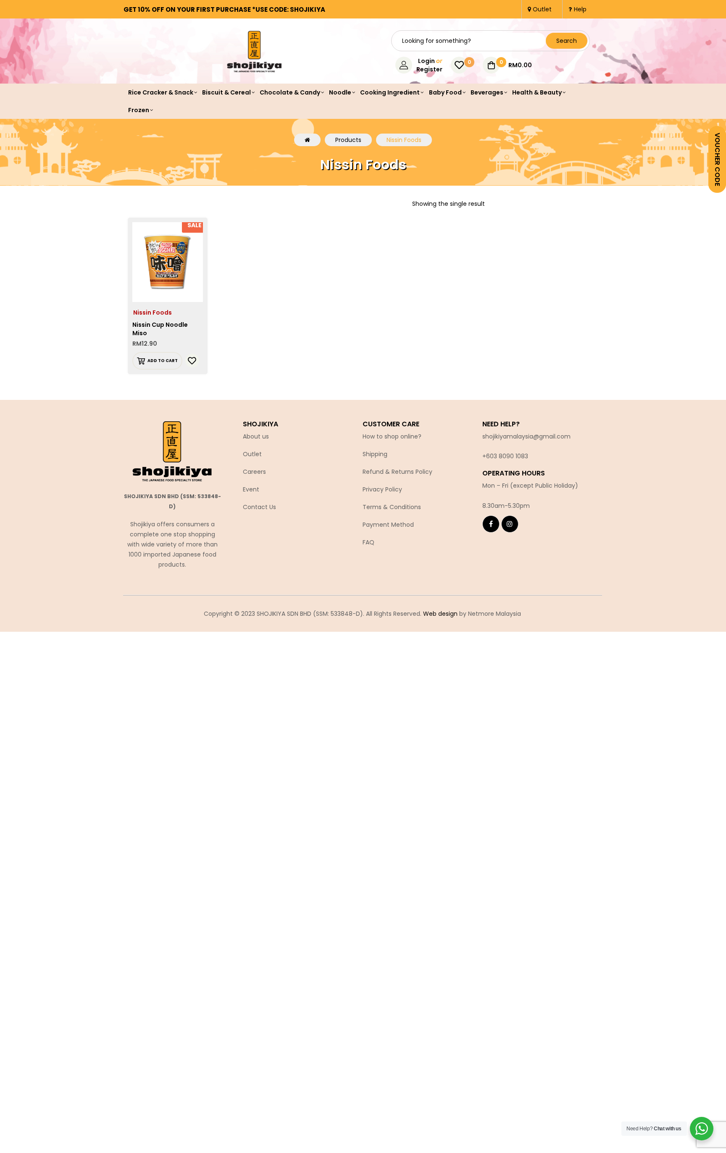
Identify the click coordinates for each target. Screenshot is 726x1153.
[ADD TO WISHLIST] (192, 361)
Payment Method (388, 524)
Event (251, 489)
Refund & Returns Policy (397, 472)
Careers (254, 472)
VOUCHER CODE (717, 159)
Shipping (375, 454)
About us (256, 436)
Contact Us (259, 507)
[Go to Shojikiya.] (307, 140)
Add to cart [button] (162, 360)
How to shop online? (392, 436)
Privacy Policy (382, 489)
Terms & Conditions (392, 507)
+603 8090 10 (501, 456)
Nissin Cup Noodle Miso (160, 328)
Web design (440, 613)
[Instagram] (509, 524)
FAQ (368, 542)
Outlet (252, 454)
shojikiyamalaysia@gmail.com (526, 436)
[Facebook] (491, 524)
